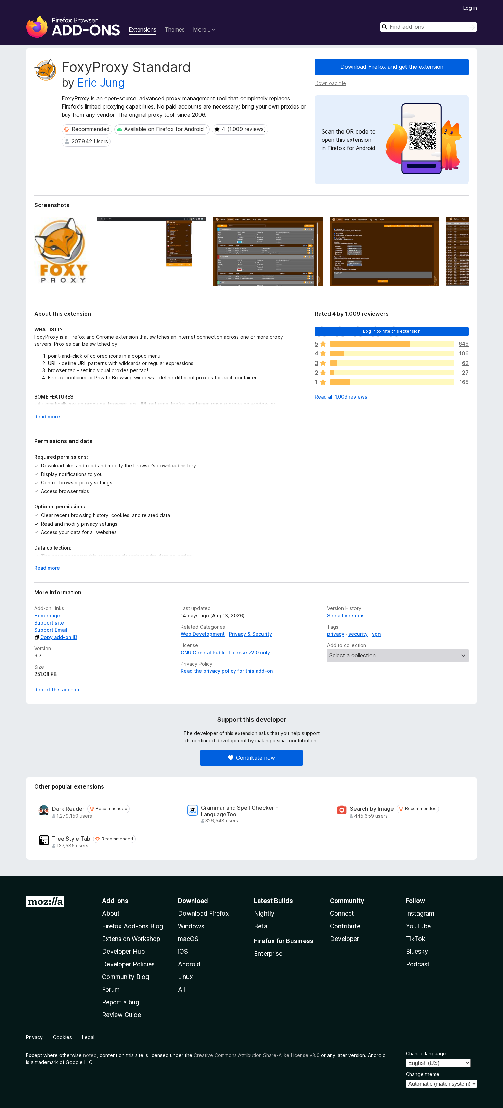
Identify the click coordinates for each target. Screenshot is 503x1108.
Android (189, 964)
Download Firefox (203, 913)
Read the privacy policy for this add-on (227, 671)
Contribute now (255, 757)
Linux (185, 976)
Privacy (34, 1037)
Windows (191, 926)
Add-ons (115, 900)
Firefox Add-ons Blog (132, 926)
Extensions (142, 29)
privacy (335, 634)
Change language (426, 1053)
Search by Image (372, 809)
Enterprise (268, 953)
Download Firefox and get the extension (391, 66)
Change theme (422, 1074)
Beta (260, 926)
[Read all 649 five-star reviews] (392, 344)
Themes (175, 29)
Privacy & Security (250, 634)
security (358, 634)
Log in (470, 8)
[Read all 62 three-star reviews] (392, 363)
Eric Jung (101, 82)
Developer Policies (128, 964)
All (181, 989)
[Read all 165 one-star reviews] (392, 382)
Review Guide (121, 1014)
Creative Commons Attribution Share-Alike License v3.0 (257, 1055)
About (111, 913)
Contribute (345, 926)
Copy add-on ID (58, 637)
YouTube (418, 926)
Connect (342, 913)
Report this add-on (56, 689)
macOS (188, 938)
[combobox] (428, 27)
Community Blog (125, 976)
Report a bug (120, 1002)
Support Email (50, 630)
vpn (376, 634)
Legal (88, 1037)
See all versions (346, 615)
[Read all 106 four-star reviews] (392, 353)
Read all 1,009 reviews (341, 397)
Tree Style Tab (71, 838)
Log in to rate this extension (392, 331)
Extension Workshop (131, 938)
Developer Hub (123, 951)
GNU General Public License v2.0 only (225, 652)
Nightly (264, 913)
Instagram (420, 913)
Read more (47, 416)
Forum (111, 989)
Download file (330, 83)
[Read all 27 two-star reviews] (392, 372)
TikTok (415, 938)
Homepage (47, 615)
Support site (49, 623)
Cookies (62, 1037)
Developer (344, 938)
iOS (183, 951)
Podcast (418, 964)
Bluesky (417, 951)
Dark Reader (68, 809)
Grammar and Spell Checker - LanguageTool (239, 811)
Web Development (203, 634)
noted (90, 1055)
